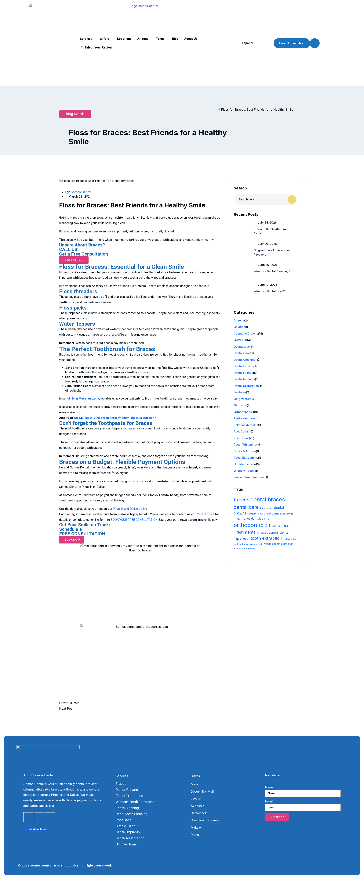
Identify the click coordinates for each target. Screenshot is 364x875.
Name (269, 787)
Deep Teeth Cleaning (131, 814)
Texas (160, 39)
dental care (246, 507)
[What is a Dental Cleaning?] (242, 270)
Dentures (240, 392)
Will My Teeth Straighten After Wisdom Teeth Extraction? (115, 418)
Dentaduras (242, 346)
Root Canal (241, 431)
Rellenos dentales (246, 425)
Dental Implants (244, 379)
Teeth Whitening (245, 444)
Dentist (267, 514)
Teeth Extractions (129, 796)
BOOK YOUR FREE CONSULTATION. (134, 520)
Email (269, 801)
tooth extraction (266, 538)
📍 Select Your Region (96, 47)
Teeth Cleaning (127, 808)
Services (86, 39)
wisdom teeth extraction (278, 543)
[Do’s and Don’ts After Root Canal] (242, 228)
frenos (237, 519)
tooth (245, 538)
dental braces (267, 499)
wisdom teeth (256, 544)
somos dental (279, 532)
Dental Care (242, 353)
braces (241, 500)
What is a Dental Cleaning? (272, 271)
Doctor (275, 514)
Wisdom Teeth (244, 470)
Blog (175, 39)
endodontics (286, 514)
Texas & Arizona (245, 451)
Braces (121, 784)
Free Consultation (291, 43)
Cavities (239, 327)
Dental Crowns (244, 366)
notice (267, 519)
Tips (237, 538)
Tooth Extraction (245, 457)
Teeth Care (241, 438)
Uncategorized (244, 464)
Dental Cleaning (245, 359)
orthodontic (249, 525)
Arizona (142, 39)
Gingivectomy (243, 399)
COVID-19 (240, 340)
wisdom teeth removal (249, 477)
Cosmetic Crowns (246, 333)
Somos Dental (81, 192)
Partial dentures (245, 418)
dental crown (266, 508)
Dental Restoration (246, 386)
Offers (105, 39)
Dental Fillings (243, 373)
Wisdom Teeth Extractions (136, 802)
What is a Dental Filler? (269, 291)
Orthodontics (243, 412)
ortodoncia (262, 533)
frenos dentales (252, 518)
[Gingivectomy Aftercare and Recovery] (242, 249)
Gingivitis (240, 405)
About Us (191, 39)
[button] (87, 38)
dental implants (255, 514)
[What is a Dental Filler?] (242, 290)
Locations (124, 39)
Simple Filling (125, 826)
